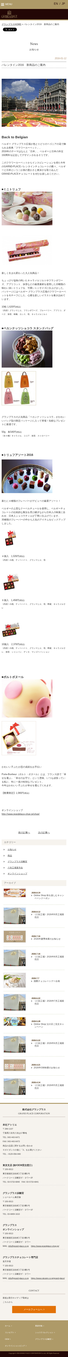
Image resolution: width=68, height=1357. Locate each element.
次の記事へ (44, 832)
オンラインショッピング (15, 1346)
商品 (10, 855)
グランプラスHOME (11, 24)
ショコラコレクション (44, 1332)
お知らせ (12, 849)
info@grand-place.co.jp (18, 1246)
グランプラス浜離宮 (17, 861)
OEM (7, 1339)
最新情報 (38, 1326)
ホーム (7, 1326)
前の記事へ (24, 832)
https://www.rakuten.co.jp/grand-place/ (48, 1278)
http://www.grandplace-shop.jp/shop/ (21, 814)
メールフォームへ (33, 1309)
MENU (8, 4)
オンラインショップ (17, 873)
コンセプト (9, 1332)
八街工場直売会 (15, 867)
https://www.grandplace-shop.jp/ (45, 1246)
